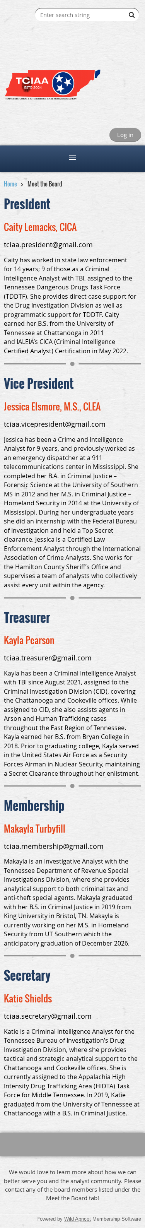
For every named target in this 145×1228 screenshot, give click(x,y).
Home (10, 184)
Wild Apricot (77, 1219)
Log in (125, 135)
